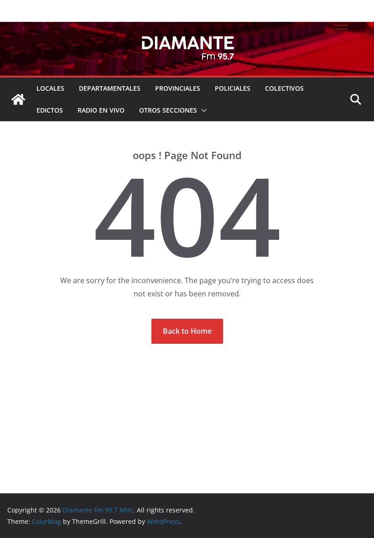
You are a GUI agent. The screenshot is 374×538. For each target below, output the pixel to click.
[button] (202, 110)
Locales (50, 88)
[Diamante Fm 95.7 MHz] (187, 28)
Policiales (232, 88)
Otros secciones (168, 110)
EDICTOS (49, 110)
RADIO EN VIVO (101, 110)
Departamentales (109, 88)
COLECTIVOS (284, 88)
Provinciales (177, 88)
